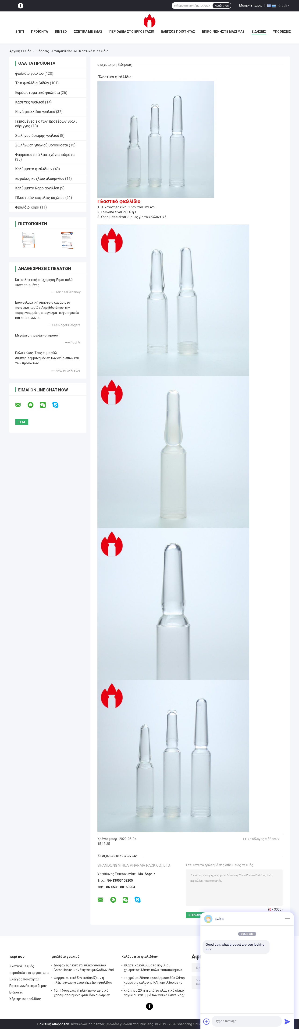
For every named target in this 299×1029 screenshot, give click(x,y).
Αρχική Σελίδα (20, 51)
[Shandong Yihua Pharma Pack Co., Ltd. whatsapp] (33, 405)
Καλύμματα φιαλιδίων (33, 169)
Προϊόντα (39, 31)
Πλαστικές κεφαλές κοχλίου (39, 197)
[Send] (287, 1021)
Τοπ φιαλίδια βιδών (32, 83)
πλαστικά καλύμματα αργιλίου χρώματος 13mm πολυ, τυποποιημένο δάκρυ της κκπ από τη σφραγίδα (153, 968)
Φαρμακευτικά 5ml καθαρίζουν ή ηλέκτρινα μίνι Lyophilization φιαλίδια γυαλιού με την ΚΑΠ (83, 981)
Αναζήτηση (222, 5)
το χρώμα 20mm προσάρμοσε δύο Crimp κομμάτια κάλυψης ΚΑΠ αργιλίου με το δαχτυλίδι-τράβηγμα (154, 981)
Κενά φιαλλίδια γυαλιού (35, 112)
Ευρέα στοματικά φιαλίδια (37, 92)
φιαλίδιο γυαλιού (29, 73)
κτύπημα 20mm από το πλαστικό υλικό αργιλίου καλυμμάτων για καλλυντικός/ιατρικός (154, 993)
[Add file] (206, 1021)
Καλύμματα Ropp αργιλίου (37, 188)
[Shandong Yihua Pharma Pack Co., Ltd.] (149, 21)
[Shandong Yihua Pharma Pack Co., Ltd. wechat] (46, 405)
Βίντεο (61, 31)
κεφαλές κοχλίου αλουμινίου (39, 178)
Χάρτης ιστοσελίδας (25, 999)
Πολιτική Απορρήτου (53, 1024)
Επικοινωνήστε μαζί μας (223, 31)
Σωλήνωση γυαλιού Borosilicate (41, 145)
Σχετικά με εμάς (88, 31)
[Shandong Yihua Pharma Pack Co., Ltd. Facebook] (20, 6)
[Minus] (287, 919)
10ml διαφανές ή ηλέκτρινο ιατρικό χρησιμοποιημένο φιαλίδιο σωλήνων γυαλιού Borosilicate (82, 993)
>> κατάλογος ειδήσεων (261, 839)
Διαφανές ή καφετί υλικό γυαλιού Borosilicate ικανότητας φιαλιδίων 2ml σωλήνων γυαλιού (84, 968)
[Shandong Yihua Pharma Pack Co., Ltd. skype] (58, 404)
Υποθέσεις (282, 31)
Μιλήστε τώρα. (250, 5)
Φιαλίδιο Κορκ (27, 207)
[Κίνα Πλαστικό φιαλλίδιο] (155, 139)
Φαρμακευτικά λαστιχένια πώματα (45, 155)
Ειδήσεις (259, 31)
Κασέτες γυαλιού (29, 102)
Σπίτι (19, 31)
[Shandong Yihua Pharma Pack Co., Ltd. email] (21, 405)
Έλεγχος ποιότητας (178, 31)
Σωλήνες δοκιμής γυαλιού (37, 135)
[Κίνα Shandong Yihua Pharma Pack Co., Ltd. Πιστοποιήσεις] (28, 240)
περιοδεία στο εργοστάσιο (131, 31)
